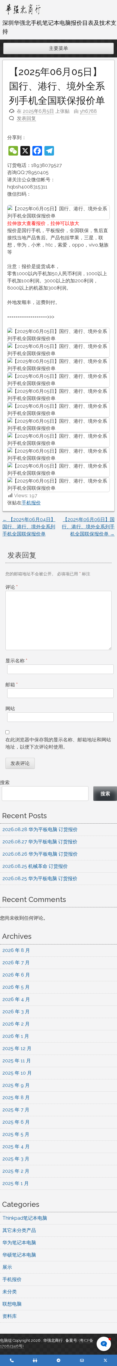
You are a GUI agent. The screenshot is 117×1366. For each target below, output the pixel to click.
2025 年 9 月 (16, 1085)
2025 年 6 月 (16, 1122)
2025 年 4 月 (16, 1146)
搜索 (5, 782)
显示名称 (16, 661)
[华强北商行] (22, 15)
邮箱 (11, 684)
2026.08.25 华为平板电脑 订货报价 (39, 878)
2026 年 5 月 (16, 987)
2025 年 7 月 (15, 1110)
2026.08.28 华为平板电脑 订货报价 (40, 829)
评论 (11, 587)
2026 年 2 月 (16, 1024)
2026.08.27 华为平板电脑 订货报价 (39, 842)
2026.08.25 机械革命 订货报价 (35, 866)
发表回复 (26, 118)
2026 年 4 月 (16, 999)
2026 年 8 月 (16, 950)
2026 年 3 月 (16, 1011)
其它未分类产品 (19, 1230)
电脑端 (6, 1340)
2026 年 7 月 (16, 962)
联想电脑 (12, 1304)
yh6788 (88, 111)
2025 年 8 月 (16, 1097)
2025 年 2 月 (15, 1171)
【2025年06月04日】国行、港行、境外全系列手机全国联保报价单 (29, 527)
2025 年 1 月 (15, 1183)
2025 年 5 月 (15, 1134)
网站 (10, 708)
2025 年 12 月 (17, 1048)
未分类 (9, 1291)
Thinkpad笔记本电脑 (24, 1218)
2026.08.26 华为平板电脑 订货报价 (40, 854)
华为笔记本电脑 (19, 1242)
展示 (7, 1267)
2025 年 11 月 (16, 1061)
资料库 (9, 1316)
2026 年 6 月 (16, 975)
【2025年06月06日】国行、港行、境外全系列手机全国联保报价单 (88, 527)
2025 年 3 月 (15, 1159)
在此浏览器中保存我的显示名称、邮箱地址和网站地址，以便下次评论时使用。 (58, 743)
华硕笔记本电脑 (19, 1255)
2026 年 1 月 (15, 1036)
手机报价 (31, 503)
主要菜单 (58, 48)
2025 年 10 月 (17, 1073)
